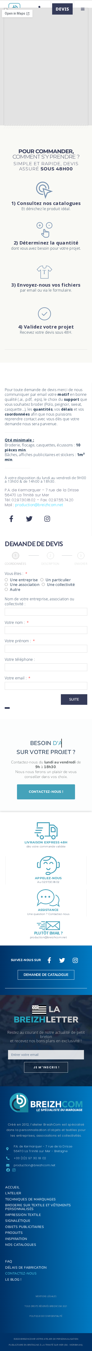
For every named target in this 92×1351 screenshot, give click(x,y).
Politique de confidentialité (45, 1316)
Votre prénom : (18, 640)
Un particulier (58, 579)
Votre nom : (15, 622)
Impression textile (23, 1215)
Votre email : (16, 678)
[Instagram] (47, 518)
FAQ (8, 1261)
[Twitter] (29, 518)
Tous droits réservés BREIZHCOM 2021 (46, 1306)
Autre (15, 589)
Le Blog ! (13, 1279)
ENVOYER (81, 564)
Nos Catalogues (20, 1245)
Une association (24, 584)
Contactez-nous (21, 1273)
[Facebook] (8, 1170)
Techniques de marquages (30, 1199)
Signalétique (17, 1221)
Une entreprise (24, 579)
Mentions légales (46, 1296)
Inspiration (16, 1239)
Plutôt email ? (48, 933)
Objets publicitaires (24, 1227)
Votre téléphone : (20, 659)
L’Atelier (13, 1193)
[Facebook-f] (11, 518)
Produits (14, 1233)
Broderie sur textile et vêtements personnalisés (38, 1207)
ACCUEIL (12, 1187)
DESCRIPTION (50, 564)
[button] (83, 9)
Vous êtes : (15, 573)
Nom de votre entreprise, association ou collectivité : (39, 601)
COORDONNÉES (15, 564)
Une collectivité (61, 584)
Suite (74, 699)
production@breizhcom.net (39, 504)
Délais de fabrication (26, 1267)
